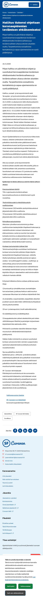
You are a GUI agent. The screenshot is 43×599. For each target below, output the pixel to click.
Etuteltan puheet (8, 523)
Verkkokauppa (7, 530)
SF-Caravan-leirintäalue (22, 414)
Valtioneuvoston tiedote (15, 395)
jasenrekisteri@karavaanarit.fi (15, 457)
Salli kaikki (10, 586)
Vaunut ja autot (7, 483)
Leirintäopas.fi (7, 533)
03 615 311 (9, 461)
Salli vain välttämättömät (15, 593)
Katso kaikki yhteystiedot (13, 464)
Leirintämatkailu (8, 486)
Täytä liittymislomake (9, 526)
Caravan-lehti (7, 511)
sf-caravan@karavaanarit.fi (14, 454)
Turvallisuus (7, 418)
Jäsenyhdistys (8, 414)
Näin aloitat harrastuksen (11, 479)
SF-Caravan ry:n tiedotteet (16, 400)
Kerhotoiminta (7, 501)
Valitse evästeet (25, 586)
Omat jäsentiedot (8, 504)
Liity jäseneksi (7, 476)
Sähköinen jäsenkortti (9, 508)
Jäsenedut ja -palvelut (9, 498)
